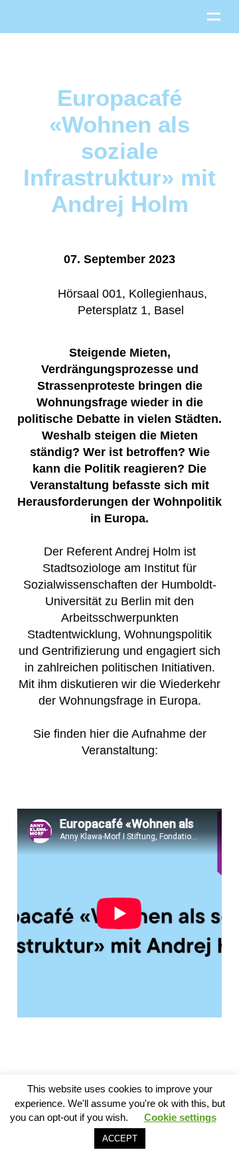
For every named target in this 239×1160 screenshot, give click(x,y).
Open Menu (213, 16)
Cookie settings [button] (180, 1117)
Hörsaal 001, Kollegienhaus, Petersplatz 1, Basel (130, 302)
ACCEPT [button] (119, 1138)
